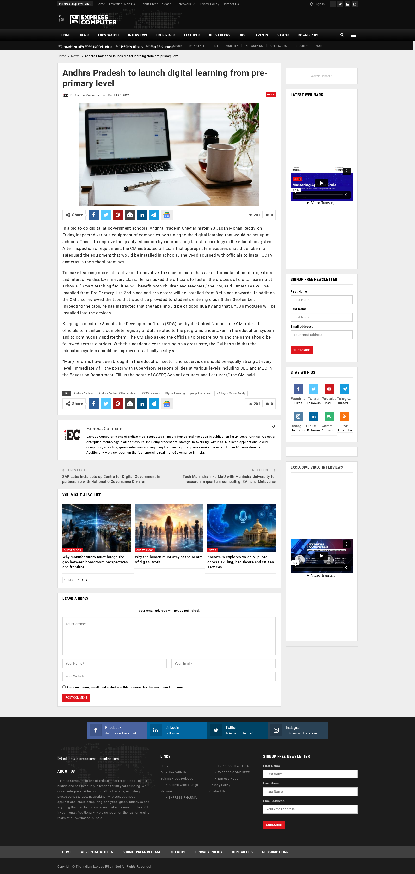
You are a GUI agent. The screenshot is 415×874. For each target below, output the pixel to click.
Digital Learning (175, 393)
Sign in (319, 4)
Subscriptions (275, 852)
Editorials (165, 35)
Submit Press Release (155, 4)
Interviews (137, 35)
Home (100, 4)
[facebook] (333, 3)
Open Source (279, 46)
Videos (283, 35)
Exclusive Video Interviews (317, 467)
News (84, 35)
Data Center (197, 46)
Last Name (299, 309)
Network (185, 4)
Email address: (302, 326)
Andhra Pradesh (83, 393)
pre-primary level (200, 393)
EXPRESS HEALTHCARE (235, 766)
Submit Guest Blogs (183, 785)
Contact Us (231, 4)
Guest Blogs (219, 35)
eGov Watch (108, 35)
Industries (102, 47)
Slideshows (163, 47)
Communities (72, 47)
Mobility (232, 46)
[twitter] (340, 3)
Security (302, 46)
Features (192, 35)
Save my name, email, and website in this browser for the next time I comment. (126, 687)
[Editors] (59, 758)
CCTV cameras (151, 393)
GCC (243, 35)
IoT (216, 46)
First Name (299, 291)
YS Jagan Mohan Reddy (231, 393)
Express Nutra (228, 778)
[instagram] (355, 3)
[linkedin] (347, 3)
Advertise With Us (122, 4)
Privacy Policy (208, 4)
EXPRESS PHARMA (183, 797)
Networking (254, 46)
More (319, 46)
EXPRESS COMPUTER (234, 772)
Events (262, 35)
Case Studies (132, 47)
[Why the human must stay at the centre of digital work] (169, 528)
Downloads (308, 35)
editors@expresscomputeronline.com (91, 758)
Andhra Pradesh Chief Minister (118, 393)
